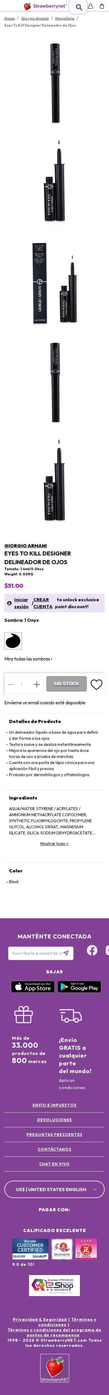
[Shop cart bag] (102, 6)
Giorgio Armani (25, 546)
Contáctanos (55, 1149)
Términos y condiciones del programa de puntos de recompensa (54, 1332)
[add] (37, 684)
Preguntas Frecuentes (54, 1134)
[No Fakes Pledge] (86, 1255)
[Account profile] (90, 6)
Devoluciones (54, 1120)
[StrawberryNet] (44, 6)
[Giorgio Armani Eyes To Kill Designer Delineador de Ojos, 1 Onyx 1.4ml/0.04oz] (13, 640)
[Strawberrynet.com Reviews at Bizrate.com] (30, 1258)
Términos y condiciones (67, 1322)
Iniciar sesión (21, 603)
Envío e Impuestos (55, 1105)
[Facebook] (92, 951)
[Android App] (79, 991)
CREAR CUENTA (43, 603)
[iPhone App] (33, 991)
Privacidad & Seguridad (40, 1319)
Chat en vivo (54, 1164)
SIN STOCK (66, 683)
